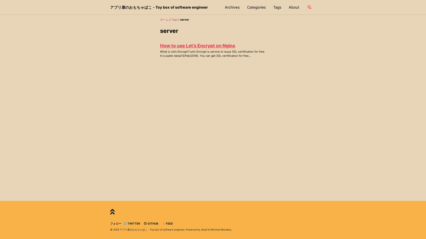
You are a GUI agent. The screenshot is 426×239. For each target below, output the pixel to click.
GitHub (152, 223)
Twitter (133, 223)
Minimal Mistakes (221, 229)
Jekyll (204, 229)
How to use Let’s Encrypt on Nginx (197, 45)
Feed (169, 223)
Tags (277, 7)
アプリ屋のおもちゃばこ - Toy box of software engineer (159, 7)
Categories (256, 7)
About (294, 7)
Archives (232, 7)
